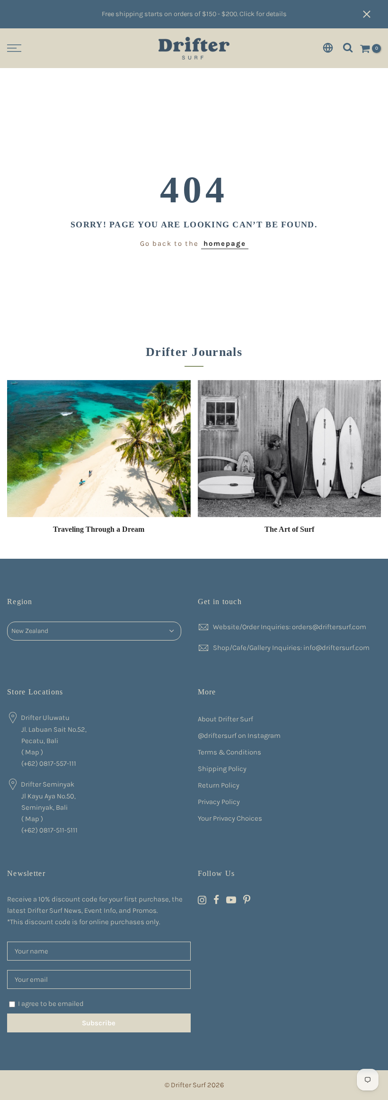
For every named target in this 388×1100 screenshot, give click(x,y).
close (371, 14)
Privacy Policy (219, 801)
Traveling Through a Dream (98, 529)
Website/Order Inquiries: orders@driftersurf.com (289, 627)
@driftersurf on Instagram (239, 735)
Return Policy (218, 785)
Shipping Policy (222, 768)
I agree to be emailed (51, 1003)
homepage (224, 243)
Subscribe (98, 1023)
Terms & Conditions (229, 752)
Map (32, 752)
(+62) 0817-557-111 (48, 763)
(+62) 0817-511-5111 (49, 830)
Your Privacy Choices (230, 818)
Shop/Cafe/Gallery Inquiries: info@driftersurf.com (291, 647)
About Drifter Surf (225, 719)
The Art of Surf (289, 529)
